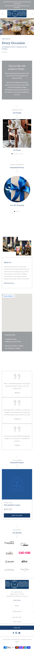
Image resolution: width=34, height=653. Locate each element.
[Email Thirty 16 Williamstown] (19, 633)
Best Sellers (17, 225)
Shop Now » (5, 52)
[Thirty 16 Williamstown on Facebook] (13, 633)
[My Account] (1, 14)
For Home (17, 135)
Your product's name (12, 505)
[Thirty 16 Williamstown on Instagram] (16, 633)
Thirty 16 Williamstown (13, 639)
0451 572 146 (17, 600)
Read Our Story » (9, 283)
